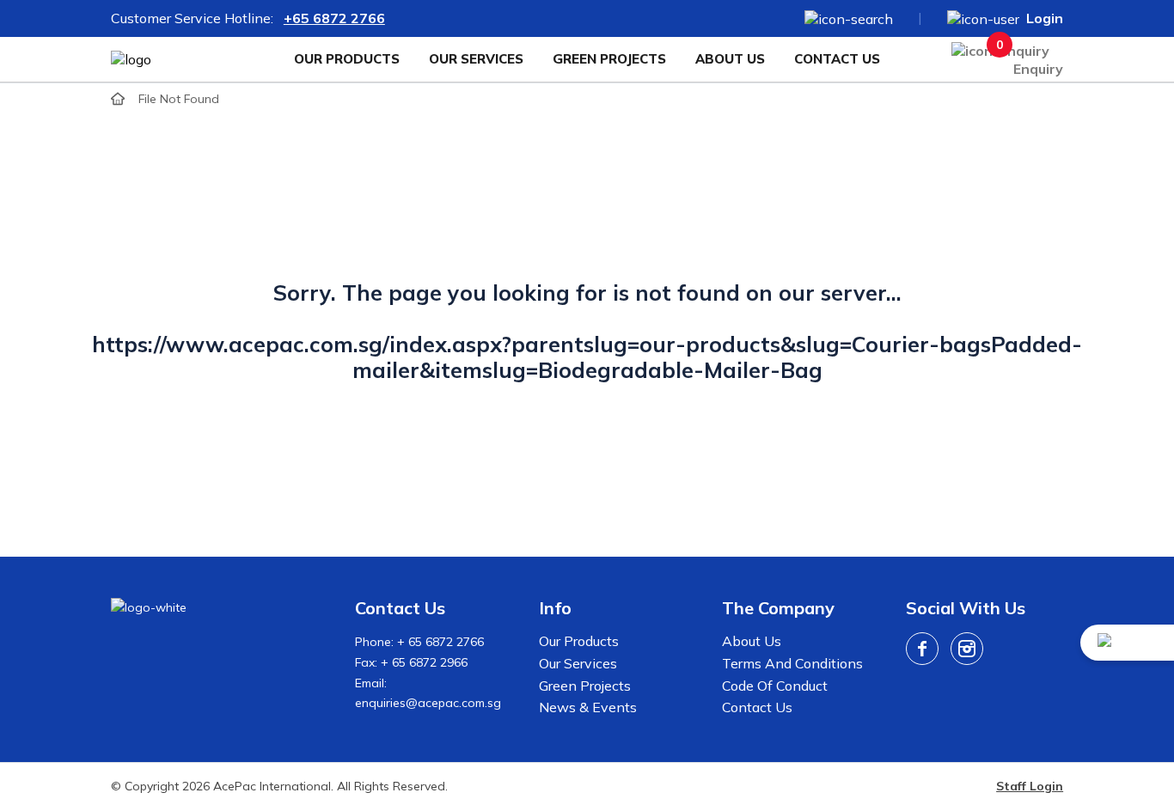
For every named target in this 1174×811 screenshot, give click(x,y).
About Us (730, 59)
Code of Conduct (775, 685)
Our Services (476, 59)
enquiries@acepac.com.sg (428, 702)
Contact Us (837, 59)
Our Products (347, 59)
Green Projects (609, 59)
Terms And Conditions (792, 663)
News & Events (588, 707)
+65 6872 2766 (334, 18)
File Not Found (178, 99)
